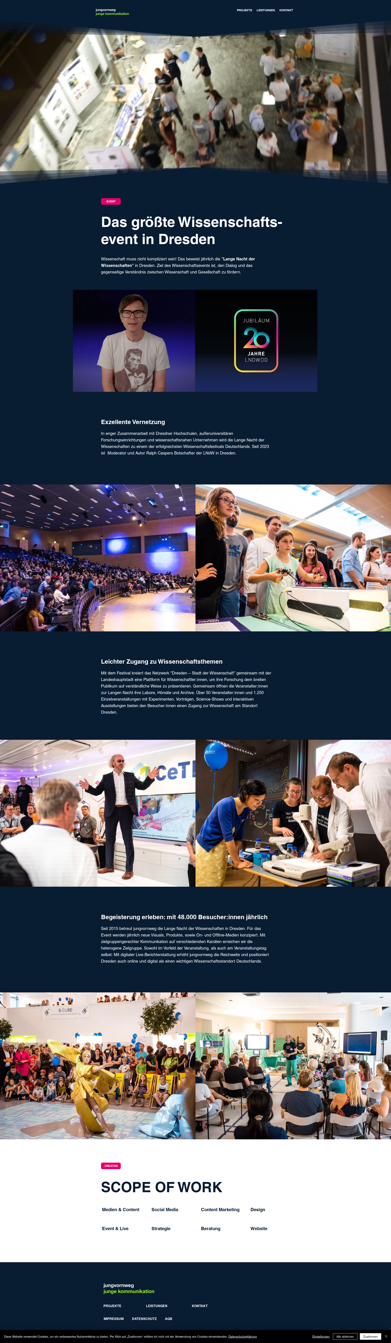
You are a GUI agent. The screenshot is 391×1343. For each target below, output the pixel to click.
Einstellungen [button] (321, 1336)
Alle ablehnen (345, 1336)
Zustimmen (370, 1336)
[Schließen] (386, 1336)
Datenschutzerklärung (242, 1336)
